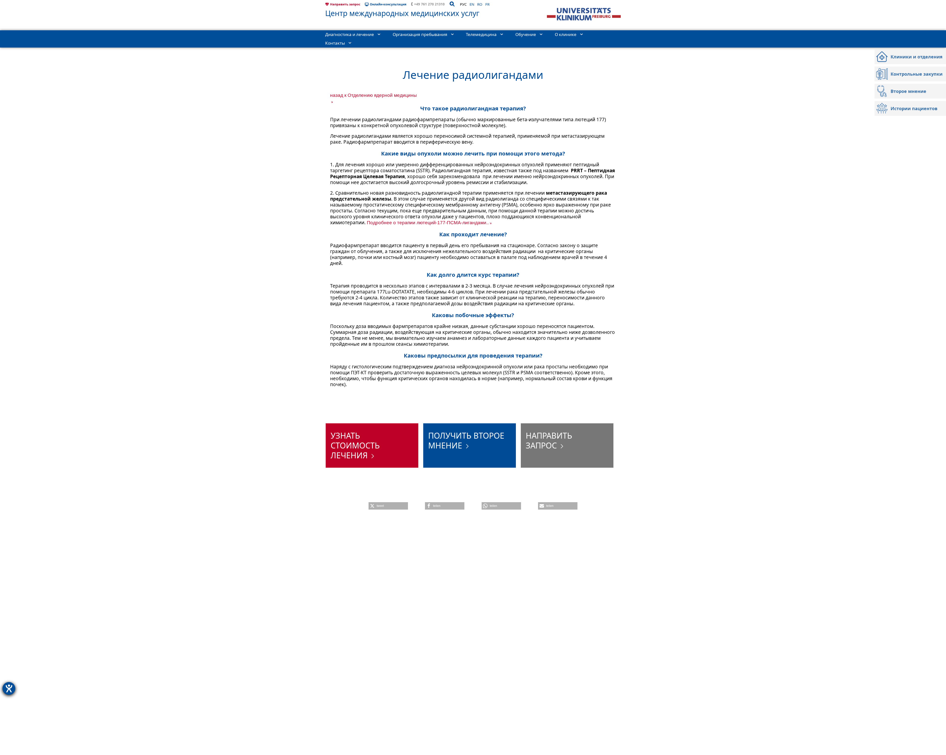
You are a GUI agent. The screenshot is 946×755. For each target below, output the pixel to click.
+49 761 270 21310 (429, 4)
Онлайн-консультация (388, 4)
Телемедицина (481, 34)
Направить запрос (345, 4)
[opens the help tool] (8, 688)
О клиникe (565, 34)
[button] (388, 506)
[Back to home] (584, 14)
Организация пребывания (420, 34)
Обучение (525, 34)
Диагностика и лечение (349, 34)
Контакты (335, 43)
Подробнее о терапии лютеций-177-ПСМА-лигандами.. (428, 222)
